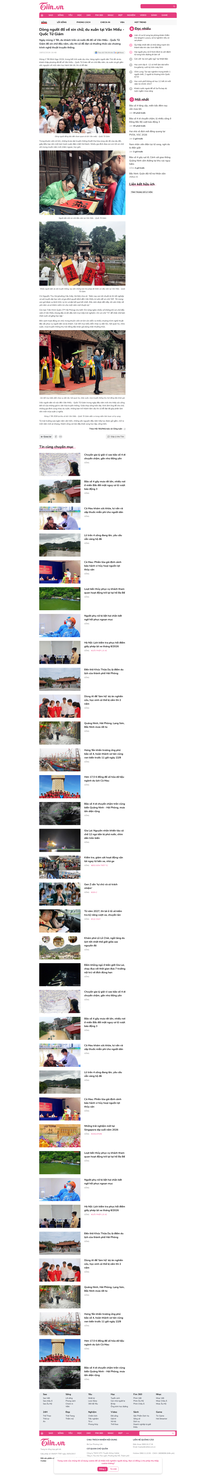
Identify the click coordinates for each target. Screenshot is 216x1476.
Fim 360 (99, 15)
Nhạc (111, 15)
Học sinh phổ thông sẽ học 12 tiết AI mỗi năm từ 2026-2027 (152, 82)
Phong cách (83, 22)
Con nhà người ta (118, 1401)
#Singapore (96, 1134)
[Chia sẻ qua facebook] (56, 437)
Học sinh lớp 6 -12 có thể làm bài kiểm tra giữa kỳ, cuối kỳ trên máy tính (151, 66)
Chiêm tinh (92, 1416)
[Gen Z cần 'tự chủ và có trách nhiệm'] (59, 894)
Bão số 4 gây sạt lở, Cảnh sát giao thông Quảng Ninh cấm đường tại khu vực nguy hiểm (149, 161)
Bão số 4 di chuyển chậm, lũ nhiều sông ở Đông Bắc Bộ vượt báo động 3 (150, 120)
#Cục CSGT (95, 919)
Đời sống (114, 1416)
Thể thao (114, 1424)
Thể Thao (47, 1416)
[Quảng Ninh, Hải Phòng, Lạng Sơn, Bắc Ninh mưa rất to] (59, 733)
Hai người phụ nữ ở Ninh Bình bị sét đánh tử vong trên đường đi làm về (152, 53)
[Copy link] (60, 437)
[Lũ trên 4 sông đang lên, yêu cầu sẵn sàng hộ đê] (59, 545)
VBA (122, 22)
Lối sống (62, 22)
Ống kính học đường (119, 1406)
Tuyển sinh (115, 1398)
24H (88, 15)
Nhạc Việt (160, 1398)
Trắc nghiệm (93, 1418)
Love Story (92, 1401)
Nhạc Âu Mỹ (161, 1404)
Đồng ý (102, 1469)
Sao (51, 15)
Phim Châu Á (138, 1404)
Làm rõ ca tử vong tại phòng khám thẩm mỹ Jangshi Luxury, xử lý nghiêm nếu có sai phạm (152, 38)
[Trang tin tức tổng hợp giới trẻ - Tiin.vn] (51, 6)
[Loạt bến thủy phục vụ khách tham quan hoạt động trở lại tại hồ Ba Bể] (59, 598)
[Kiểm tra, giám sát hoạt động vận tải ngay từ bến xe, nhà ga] (59, 867)
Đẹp (120, 15)
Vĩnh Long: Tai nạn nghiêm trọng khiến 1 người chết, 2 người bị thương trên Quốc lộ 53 (152, 74)
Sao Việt (46, 1398)
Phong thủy (93, 1424)
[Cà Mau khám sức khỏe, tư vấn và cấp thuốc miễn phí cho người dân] (59, 518)
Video (143, 15)
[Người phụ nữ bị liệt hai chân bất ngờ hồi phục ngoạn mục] (59, 625)
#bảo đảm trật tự (99, 865)
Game (165, 15)
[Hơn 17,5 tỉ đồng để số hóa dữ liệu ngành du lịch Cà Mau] (59, 786)
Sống (61, 15)
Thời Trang (70, 1416)
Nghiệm (131, 15)
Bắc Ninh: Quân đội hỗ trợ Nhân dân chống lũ (147, 175)
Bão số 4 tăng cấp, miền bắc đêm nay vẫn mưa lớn (148, 107)
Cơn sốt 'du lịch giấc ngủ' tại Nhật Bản (151, 59)
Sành (154, 15)
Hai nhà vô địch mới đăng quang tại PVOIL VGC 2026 (147, 133)
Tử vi (90, 1421)
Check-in (105, 22)
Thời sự (46, 1418)
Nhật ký (91, 1398)
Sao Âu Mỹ (47, 1404)
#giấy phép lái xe (99, 650)
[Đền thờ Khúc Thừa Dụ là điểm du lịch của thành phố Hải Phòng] (59, 679)
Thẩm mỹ (70, 1418)
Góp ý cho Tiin (117, 436)
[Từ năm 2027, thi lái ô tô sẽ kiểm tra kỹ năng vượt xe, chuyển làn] (59, 921)
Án (44, 1421)
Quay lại (47, 436)
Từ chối (113, 1469)
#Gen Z (94, 892)
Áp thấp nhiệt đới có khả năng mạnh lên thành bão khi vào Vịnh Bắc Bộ (152, 46)
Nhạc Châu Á (161, 1401)
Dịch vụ (136, 1421)
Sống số (136, 1418)
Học (79, 15)
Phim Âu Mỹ (138, 1401)
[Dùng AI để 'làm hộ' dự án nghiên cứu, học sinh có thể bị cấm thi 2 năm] (59, 706)
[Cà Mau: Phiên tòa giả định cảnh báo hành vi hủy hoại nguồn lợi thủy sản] (59, 571)
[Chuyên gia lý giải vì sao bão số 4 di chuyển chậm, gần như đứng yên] (59, 464)
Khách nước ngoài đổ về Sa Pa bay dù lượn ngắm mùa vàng (150, 89)
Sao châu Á (47, 1401)
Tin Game (160, 1416)
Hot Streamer (161, 1418)
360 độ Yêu (93, 1404)
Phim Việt (137, 1398)
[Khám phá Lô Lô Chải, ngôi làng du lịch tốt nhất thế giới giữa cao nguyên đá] (59, 947)
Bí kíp (113, 1404)
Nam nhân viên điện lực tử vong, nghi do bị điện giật (149, 146)
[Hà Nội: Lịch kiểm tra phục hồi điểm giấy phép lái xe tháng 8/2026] (59, 652)
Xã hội (113, 1421)
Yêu (70, 15)
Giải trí (113, 1418)
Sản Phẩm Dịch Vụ (141, 1416)
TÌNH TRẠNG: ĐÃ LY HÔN (141, 192)
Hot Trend (140, 22)
